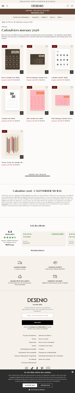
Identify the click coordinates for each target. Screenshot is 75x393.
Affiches (10, 22)
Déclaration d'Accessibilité (27, 352)
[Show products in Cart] (72, 6)
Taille (52, 17)
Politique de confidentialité (47, 352)
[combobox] (73, 372)
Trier (59, 17)
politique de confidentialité (37, 327)
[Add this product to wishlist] (21, 46)
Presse (34, 339)
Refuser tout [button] (45, 385)
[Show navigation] (3, 6)
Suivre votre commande (46, 342)
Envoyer (37, 322)
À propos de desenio (29, 335)
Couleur (35, 17)
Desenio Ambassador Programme (25, 356)
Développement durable (28, 349)
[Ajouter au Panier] (21, 72)
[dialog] (37, 381)
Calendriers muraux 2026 (24, 22)
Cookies (41, 349)
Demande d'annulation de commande (51, 356)
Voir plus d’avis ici (37, 250)
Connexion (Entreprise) (28, 362)
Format (43, 17)
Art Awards (32, 359)
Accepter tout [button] (30, 385)
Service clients (43, 339)
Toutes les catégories (20, 17)
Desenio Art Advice (45, 335)
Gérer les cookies (44, 359)
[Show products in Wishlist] (68, 6)
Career (34, 346)
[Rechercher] (7, 6)
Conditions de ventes (46, 346)
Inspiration (5, 204)
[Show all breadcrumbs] (4, 22)
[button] (37, 390)
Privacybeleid (56, 381)
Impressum (32, 342)
